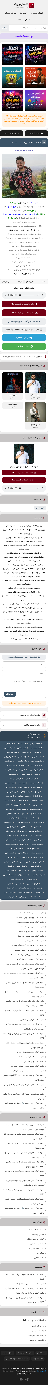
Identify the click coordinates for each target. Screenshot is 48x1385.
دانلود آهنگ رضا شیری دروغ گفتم (30, 959)
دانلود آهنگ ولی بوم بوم (34, 1061)
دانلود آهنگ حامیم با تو (34, 941)
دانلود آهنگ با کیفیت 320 (22, 304)
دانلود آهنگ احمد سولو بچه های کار (30, 1284)
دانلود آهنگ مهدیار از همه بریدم (31, 1020)
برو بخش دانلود (10, 133)
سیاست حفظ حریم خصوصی (16, 1358)
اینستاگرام (41, 1353)
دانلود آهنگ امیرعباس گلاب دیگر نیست (28, 945)
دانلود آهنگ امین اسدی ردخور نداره (25, 143)
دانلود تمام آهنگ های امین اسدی (23, 321)
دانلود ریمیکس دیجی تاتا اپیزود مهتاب (28, 1071)
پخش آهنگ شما (22, 36)
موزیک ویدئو (10, 13)
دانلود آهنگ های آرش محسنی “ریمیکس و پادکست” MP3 (23, 1036)
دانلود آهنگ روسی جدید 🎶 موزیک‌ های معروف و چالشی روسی (24, 1105)
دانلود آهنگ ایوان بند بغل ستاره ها (30, 917)
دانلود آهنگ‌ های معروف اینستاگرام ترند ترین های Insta (24, 1012)
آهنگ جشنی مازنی (36, 1248)
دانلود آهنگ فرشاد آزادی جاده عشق (30, 1293)
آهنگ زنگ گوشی (37, 1244)
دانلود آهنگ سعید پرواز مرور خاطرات (29, 950)
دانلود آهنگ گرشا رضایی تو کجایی (30, 1057)
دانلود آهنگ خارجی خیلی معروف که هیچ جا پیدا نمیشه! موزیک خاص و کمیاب (25, 966)
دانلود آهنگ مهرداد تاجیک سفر (31, 913)
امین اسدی (40, 508)
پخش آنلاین (35, 133)
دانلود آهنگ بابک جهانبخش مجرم (30, 1052)
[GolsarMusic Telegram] (27, 1379)
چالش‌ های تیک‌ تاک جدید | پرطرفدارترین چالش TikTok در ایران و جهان (25, 1003)
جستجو (4, 28)
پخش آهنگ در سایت (35, 1335)
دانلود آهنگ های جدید (30, 715)
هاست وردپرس (38, 1331)
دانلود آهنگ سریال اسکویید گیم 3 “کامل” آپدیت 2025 (24, 1276)
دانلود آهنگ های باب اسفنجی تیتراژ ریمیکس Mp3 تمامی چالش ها (24, 994)
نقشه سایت (38, 1358)
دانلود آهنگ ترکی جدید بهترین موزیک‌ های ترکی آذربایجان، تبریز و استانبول (25, 1026)
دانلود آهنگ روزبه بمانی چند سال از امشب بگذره (24, 1288)
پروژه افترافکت (38, 1326)
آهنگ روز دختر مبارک (35, 1239)
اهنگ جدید (38, 13)
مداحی (27, 19)
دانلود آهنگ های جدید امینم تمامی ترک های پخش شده (23, 1087)
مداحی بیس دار (38, 1234)
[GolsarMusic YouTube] (21, 1379)
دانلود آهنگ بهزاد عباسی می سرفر (30, 936)
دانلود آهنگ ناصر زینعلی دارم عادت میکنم (27, 954)
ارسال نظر (10, 694)
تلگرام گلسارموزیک (24, 1353)
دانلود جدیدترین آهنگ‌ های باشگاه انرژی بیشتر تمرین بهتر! (25, 985)
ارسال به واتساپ (22, 346)
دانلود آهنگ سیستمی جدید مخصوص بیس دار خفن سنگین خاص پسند (23, 975)
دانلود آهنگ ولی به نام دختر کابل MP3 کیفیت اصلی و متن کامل (23, 1077)
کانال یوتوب (7, 1353)
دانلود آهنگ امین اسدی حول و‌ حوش (24, 466)
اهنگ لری (40, 1253)
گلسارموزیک (24, 5)
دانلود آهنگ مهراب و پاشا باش (32, 927)
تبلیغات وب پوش (37, 1340)
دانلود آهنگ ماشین (31, 725)
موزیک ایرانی (34, 329)
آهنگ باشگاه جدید (36, 1230)
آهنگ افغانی (39, 1258)
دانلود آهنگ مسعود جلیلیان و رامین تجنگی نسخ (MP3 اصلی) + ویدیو (25, 1300)
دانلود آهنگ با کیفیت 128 (22, 312)
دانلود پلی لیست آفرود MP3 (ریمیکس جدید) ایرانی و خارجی (23, 1096)
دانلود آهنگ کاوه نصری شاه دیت (31, 931)
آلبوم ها (23, 13)
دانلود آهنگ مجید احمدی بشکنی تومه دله (27, 1066)
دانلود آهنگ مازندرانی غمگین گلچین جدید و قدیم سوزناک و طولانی (24, 1045)
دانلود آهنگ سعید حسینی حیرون (30, 922)
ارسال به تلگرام (22, 337)
